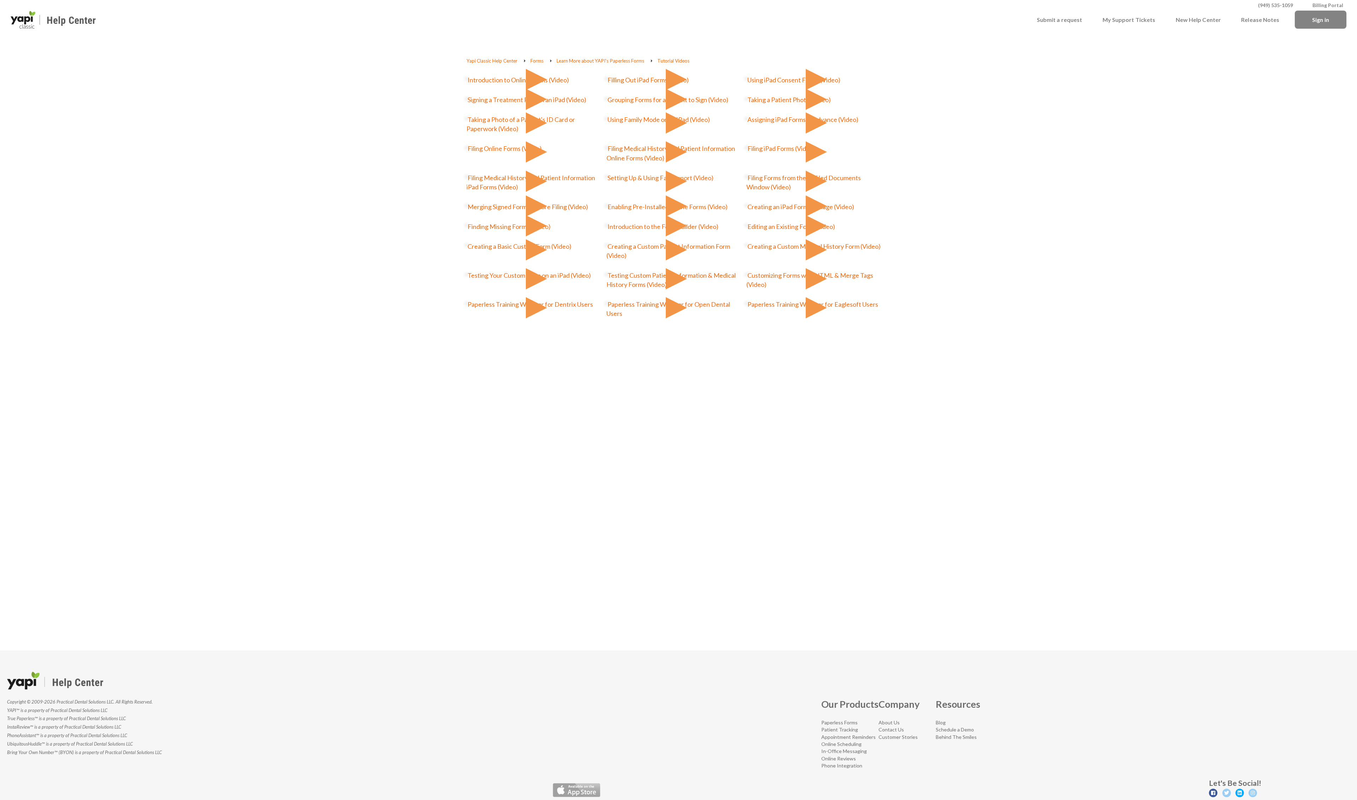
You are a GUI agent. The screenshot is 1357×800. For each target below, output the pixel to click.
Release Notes (1260, 19)
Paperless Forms (839, 722)
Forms (537, 61)
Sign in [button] (1320, 19)
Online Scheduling (841, 744)
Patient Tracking (839, 730)
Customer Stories (898, 737)
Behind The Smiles (956, 737)
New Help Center (1198, 19)
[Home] (53, 20)
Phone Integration (841, 766)
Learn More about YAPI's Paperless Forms (600, 61)
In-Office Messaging (844, 751)
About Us (889, 722)
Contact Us (891, 730)
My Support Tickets (1129, 19)
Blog (941, 722)
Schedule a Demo (955, 730)
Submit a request (1059, 19)
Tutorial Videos (673, 61)
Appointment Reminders (848, 737)
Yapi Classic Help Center (491, 61)
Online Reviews (838, 758)
